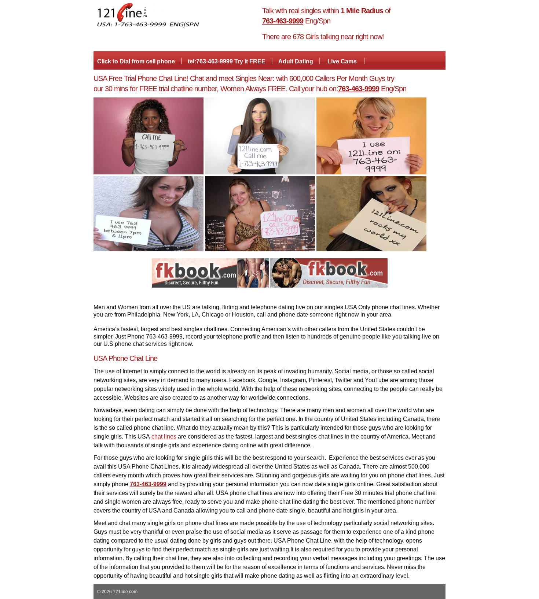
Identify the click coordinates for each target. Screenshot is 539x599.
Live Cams (342, 61)
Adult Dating (295, 61)
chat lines (163, 436)
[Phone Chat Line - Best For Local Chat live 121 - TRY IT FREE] (148, 27)
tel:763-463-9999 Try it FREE (226, 61)
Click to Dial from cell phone (136, 61)
